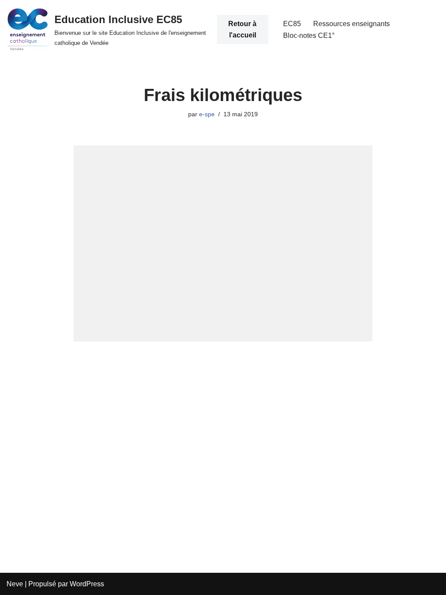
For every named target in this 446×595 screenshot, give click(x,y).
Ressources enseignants (351, 23)
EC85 (292, 23)
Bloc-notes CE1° (308, 35)
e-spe (207, 114)
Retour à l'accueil (242, 29)
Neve (15, 584)
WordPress (87, 584)
